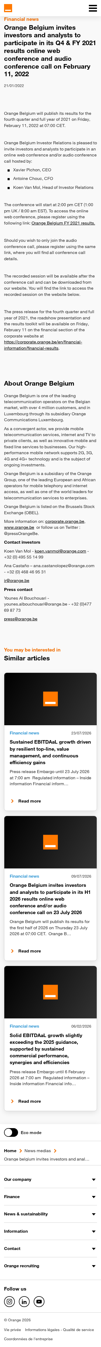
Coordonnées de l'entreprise (28, 1338)
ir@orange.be (16, 580)
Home (10, 1150)
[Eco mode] (11, 1132)
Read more (29, 801)
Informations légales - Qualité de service (59, 1329)
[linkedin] (24, 1301)
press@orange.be (20, 618)
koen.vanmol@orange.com (60, 551)
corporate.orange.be (64, 521)
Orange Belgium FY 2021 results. (63, 223)
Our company (17, 1179)
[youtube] (39, 1301)
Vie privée (12, 1329)
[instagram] (9, 1301)
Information (16, 1231)
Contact (12, 1248)
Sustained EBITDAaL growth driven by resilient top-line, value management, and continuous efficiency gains (50, 752)
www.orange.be (19, 527)
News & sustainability (26, 1213)
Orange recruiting (21, 1265)
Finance (12, 1196)
